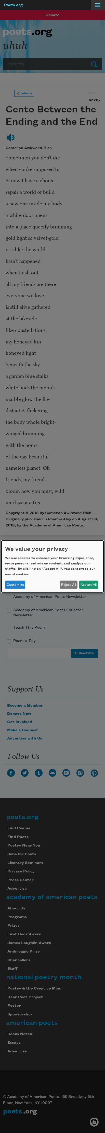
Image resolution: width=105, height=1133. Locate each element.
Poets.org (13, 5)
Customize (15, 585)
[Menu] (98, 5)
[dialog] (52, 566)
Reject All (68, 585)
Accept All (89, 585)
